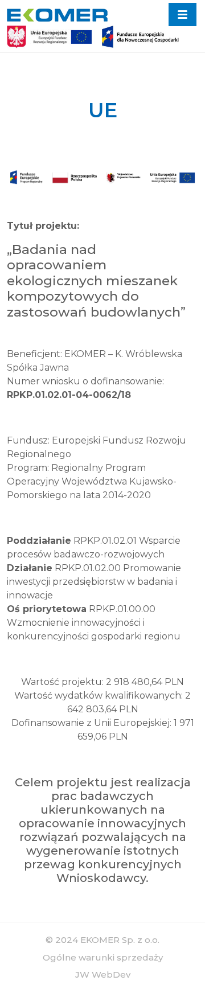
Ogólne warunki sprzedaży (103, 957)
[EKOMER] (57, 14)
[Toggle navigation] (182, 14)
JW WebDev (102, 974)
